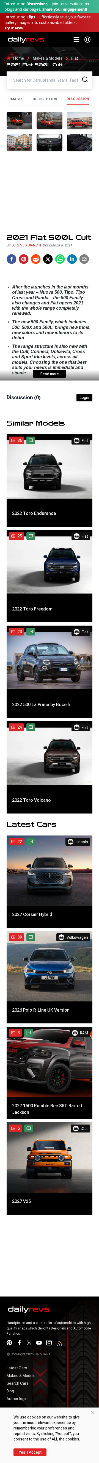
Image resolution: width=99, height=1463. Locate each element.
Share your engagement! (64, 9)
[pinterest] (24, 259)
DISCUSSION (78, 99)
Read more (49, 374)
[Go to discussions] (30, 440)
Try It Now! (14, 27)
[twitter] (48, 259)
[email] (84, 259)
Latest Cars (17, 1368)
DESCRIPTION (45, 99)
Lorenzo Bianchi (26, 245)
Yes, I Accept (30, 1452)
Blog (10, 1391)
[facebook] (11, 259)
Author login (17, 1399)
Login (84, 397)
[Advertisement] (49, 192)
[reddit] (36, 259)
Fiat (74, 58)
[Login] (87, 40)
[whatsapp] (60, 259)
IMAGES (17, 99)
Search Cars (18, 1383)
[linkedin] (72, 259)
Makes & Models (47, 58)
